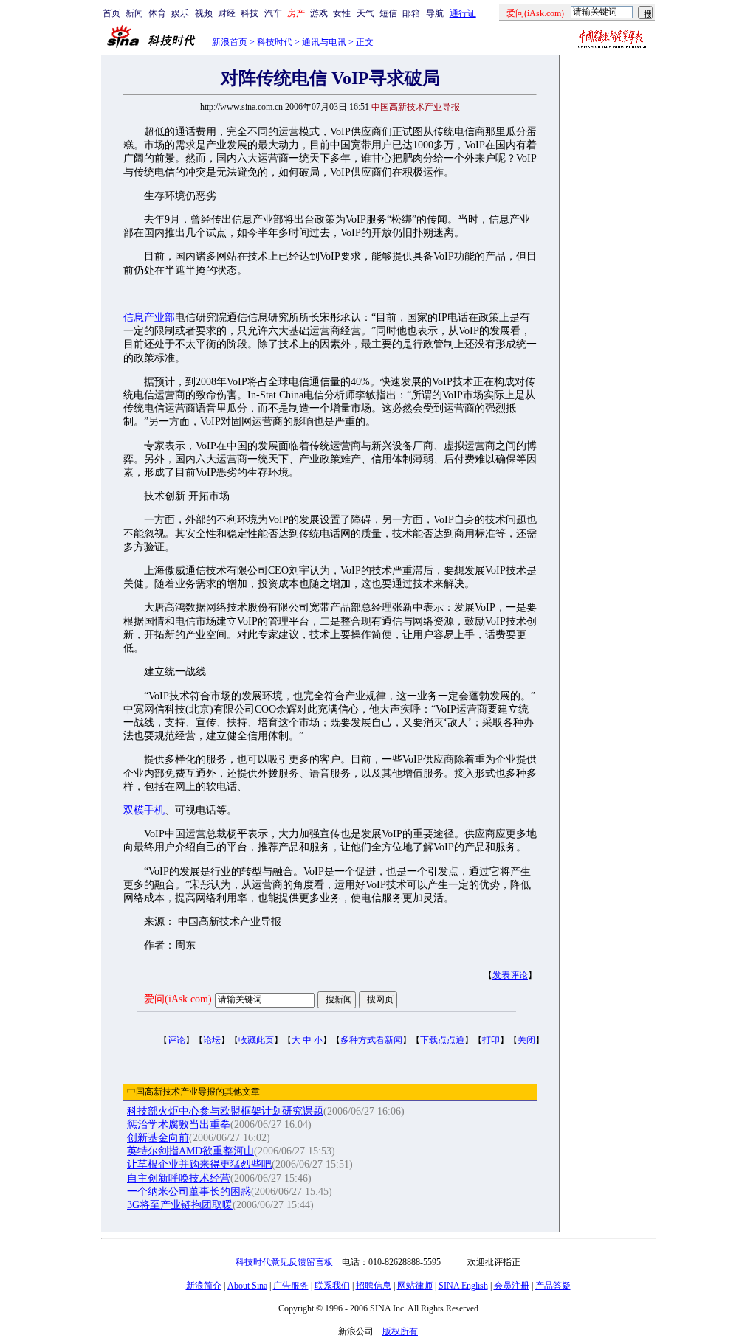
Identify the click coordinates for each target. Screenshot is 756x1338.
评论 (176, 1040)
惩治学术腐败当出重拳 (178, 1124)
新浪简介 (203, 1285)
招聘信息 (373, 1285)
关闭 (526, 1040)
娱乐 (180, 13)
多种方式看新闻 (371, 1040)
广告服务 (291, 1285)
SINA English (463, 1285)
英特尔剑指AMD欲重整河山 (190, 1151)
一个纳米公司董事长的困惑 (189, 1191)
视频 (204, 13)
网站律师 (415, 1285)
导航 (435, 13)
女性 (342, 13)
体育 (157, 13)
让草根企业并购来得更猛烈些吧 (199, 1164)
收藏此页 (256, 1040)
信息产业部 (149, 317)
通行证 (463, 13)
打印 (491, 1040)
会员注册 (511, 1285)
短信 (388, 13)
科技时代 (274, 42)
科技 (249, 13)
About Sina (247, 1285)
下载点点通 (442, 1040)
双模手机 (144, 810)
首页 (111, 13)
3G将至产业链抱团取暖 (180, 1204)
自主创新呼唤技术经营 (178, 1178)
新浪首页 (229, 42)
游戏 (319, 13)
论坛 (212, 1040)
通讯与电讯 (324, 42)
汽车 (273, 13)
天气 (365, 13)
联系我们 (332, 1285)
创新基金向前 (158, 1137)
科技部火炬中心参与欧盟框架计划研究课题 (225, 1111)
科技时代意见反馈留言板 (284, 1262)
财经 (227, 13)
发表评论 (510, 975)
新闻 (134, 13)
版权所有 (400, 1331)
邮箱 (411, 13)
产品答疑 (553, 1285)
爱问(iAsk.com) (178, 999)
